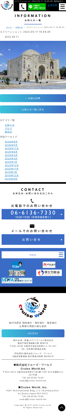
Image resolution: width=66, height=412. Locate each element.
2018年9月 (11, 178)
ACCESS (33, 333)
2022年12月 (12, 165)
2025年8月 (11, 151)
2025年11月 (12, 148)
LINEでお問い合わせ (39, 6)
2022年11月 (12, 168)
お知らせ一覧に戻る (33, 109)
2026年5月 (11, 145)
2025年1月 (11, 162)
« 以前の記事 (32, 98)
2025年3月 (11, 155)
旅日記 (8, 131)
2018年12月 (12, 175)
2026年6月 (11, 141)
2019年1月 (11, 172)
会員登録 (52, 5)
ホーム (9, 27)
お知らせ (19, 27)
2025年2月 (11, 158)
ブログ (8, 128)
